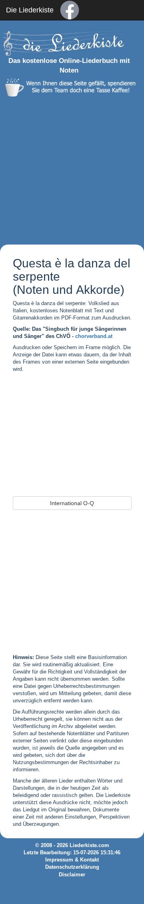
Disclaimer (72, 875)
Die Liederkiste (30, 10)
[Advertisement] (72, 169)
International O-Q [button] (72, 503)
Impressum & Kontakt (72, 860)
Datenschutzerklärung (72, 867)
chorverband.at (93, 336)
